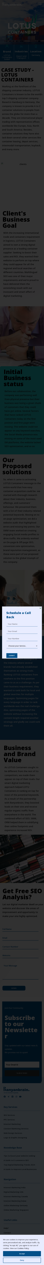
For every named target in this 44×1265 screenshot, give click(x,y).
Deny (22, 1260)
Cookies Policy (23, 1248)
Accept (22, 1253)
